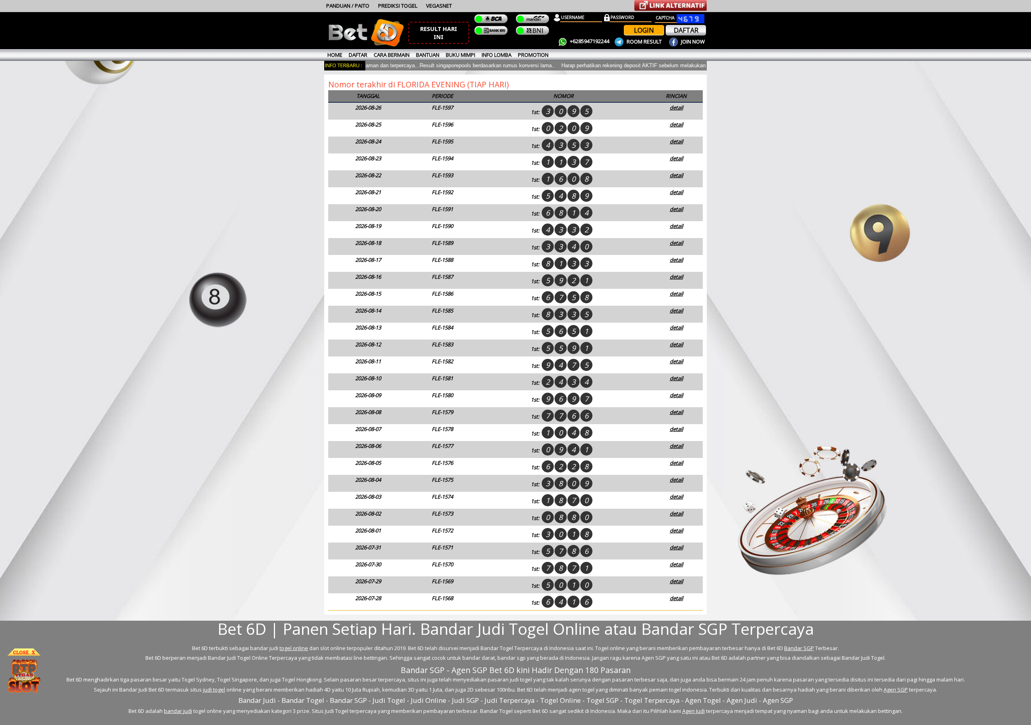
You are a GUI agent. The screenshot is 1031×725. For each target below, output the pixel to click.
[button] (438, 33)
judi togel (214, 689)
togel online (293, 648)
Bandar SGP (799, 648)
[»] (670, 5)
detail (676, 107)
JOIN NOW (692, 41)
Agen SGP (896, 689)
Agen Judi (693, 711)
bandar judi (178, 711)
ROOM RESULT (644, 41)
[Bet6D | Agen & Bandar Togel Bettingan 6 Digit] (366, 45)
